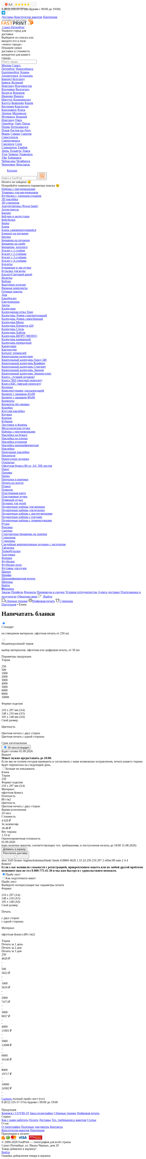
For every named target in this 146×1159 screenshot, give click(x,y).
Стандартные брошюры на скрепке (24, 534)
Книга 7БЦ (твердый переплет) (22, 380)
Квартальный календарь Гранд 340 (24, 359)
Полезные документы (35, 1126)
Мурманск (8, 116)
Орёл (18, 123)
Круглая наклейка (13, 411)
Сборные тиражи (16, 601)
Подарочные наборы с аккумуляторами (27, 513)
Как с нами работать (15, 1120)
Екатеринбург (11, 72)
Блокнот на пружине (15, 233)
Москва (6, 65)
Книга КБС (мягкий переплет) (21, 383)
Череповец (8, 164)
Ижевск (19, 96)
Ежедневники (11, 301)
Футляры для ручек (14, 568)
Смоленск (8, 144)
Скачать (7, 1098)
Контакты (56, 1126)
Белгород (19, 79)
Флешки (7, 558)
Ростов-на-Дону (20, 130)
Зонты (6, 305)
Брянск (6, 82)
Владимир (8, 89)
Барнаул (7, 79)
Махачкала (19, 113)
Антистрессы (10, 209)
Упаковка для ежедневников (20, 192)
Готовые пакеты (12, 291)
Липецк (7, 113)
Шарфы (6, 575)
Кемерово (17, 103)
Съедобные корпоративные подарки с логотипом (34, 544)
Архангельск (10, 75)
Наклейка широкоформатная (20, 445)
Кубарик (7, 421)
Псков (6, 130)
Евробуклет (9, 298)
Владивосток (23, 86)
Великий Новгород (12, 84)
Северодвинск (11, 140)
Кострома (8, 106)
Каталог (12, 170)
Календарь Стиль (13, 329)
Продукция (9, 604)
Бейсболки (8, 219)
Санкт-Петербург (11, 67)
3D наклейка (10, 199)
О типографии (11, 1126)
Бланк (5, 226)
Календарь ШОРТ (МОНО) (19, 335)
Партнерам (50, 17)
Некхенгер (8, 455)
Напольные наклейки (15, 452)
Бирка (5, 223)
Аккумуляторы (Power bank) (20, 206)
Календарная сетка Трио (17, 312)
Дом (4, 294)
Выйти (47, 596)
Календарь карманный (16, 339)
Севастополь (10, 137)
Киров (29, 103)
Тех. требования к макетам (69, 1120)
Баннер (6, 212)
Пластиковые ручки (14, 496)
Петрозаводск (20, 127)
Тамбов (22, 147)
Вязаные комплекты (15, 288)
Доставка (7, 17)
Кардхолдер (9, 349)
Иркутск (7, 99)
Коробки (7, 407)
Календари (9, 308)
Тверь (5, 150)
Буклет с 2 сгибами (14, 253)
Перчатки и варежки (15, 479)
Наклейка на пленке (15, 438)
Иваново (7, 96)
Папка (6, 476)
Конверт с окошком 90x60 (18, 397)
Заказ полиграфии (41, 1113)
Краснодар (22, 106)
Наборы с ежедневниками (18, 189)
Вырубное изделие (14, 284)
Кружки (7, 414)
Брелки (6, 236)
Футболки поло (12, 564)
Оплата (33, 1120)
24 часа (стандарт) (18, 747)
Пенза (26, 123)
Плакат (6, 486)
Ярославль (23, 164)
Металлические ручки (16, 428)
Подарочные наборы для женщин (23, 506)
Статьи (91, 1120)
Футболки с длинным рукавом (21, 195)
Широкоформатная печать (18, 578)
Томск (26, 150)
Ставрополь (9, 147)
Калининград (22, 99)
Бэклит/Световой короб (17, 274)
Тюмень (13, 154)
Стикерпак (9, 537)
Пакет (5, 469)
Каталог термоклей (14, 353)
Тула (4, 154)
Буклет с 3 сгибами (14, 257)
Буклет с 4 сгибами (14, 260)
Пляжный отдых (12, 499)
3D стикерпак (10, 202)
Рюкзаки (7, 527)
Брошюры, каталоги (15, 247)
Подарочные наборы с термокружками (27, 520)
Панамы (7, 472)
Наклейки (8, 448)
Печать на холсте (13, 482)
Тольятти (15, 150)
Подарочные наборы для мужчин (23, 510)
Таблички (8, 547)
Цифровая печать (43, 601)
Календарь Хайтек (13, 332)
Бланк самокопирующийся (19, 230)
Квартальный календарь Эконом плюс (26, 373)
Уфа (4, 157)
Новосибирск (24, 68)
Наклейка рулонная (14, 441)
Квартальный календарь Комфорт (23, 363)
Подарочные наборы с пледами (22, 517)
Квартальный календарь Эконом (23, 370)
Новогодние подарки (15, 458)
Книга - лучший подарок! (18, 376)
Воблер (6, 281)
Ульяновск (26, 154)
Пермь (6, 127)
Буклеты (7, 264)
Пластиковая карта (14, 493)
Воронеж (19, 92)
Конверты (8, 400)
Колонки (7, 387)
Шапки (6, 571)
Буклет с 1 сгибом (13, 250)
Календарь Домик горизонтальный (24, 315)
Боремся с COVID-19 (15, 1113)
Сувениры (8, 540)
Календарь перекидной (17, 342)
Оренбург (8, 123)
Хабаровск (14, 157)
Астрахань (26, 75)
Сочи (18, 144)
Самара (15, 133)
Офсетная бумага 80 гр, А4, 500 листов (27, 465)
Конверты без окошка (15, 404)
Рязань (6, 133)
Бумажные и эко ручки (16, 267)
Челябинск (23, 161)
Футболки (8, 561)
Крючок (7, 417)
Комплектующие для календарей (23, 390)
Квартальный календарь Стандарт (24, 366)
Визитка (7, 277)
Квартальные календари (17, 356)
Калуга (6, 103)
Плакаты (7, 489)
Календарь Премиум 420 (17, 325)
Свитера (7, 530)
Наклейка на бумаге (14, 435)
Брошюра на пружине (16, 240)
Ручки (6, 523)
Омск (18, 120)
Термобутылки (11, 551)
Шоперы (7, 581)
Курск (21, 109)
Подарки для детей (14, 503)
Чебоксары (9, 161)
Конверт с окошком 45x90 (18, 394)
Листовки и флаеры (14, 424)
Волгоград (22, 89)
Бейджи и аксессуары (15, 216)
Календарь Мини (13, 322)
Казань (24, 72)
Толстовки (8, 554)
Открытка (8, 462)
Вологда (7, 92)
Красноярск (9, 109)
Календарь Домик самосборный (22, 318)
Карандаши (9, 346)
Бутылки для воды (13, 271)
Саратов (26, 133)
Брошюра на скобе (13, 243)
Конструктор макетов (28, 17)
